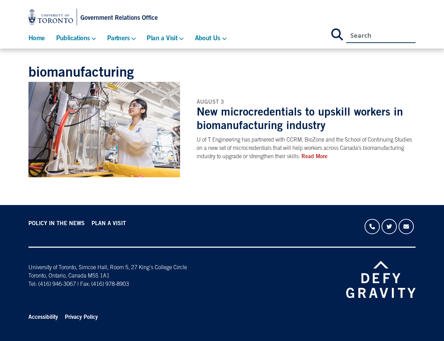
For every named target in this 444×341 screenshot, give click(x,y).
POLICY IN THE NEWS (56, 224)
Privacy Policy (81, 317)
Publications (73, 38)
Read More (314, 157)
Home (36, 38)
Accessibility (43, 317)
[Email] (406, 226)
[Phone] (372, 226)
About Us (207, 38)
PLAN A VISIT (109, 224)
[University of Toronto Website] (52, 17)
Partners (118, 38)
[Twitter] (389, 226)
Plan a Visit (162, 38)
